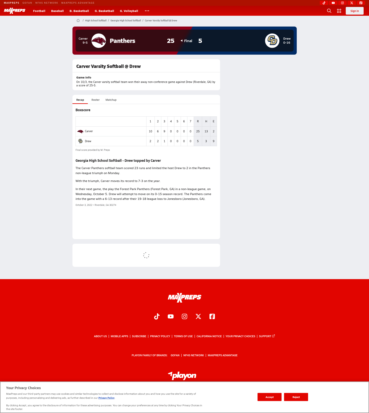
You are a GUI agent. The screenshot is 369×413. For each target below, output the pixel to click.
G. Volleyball (129, 10)
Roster (95, 100)
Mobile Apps (119, 336)
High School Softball (95, 20)
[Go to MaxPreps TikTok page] (157, 317)
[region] (184, 397)
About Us (100, 336)
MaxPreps (11, 2)
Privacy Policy (160, 336)
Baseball (57, 10)
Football (39, 10)
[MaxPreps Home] (14, 11)
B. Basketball (79, 10)
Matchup (111, 100)
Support (265, 336)
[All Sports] (147, 11)
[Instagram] (342, 3)
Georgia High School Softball (126, 20)
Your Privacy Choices (240, 336)
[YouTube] (333, 3)
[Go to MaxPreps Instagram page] (184, 317)
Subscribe (139, 336)
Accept (270, 397)
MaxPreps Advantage (78, 2)
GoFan (27, 2)
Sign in (355, 11)
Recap (80, 100)
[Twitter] (351, 3)
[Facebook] (361, 3)
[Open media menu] (339, 11)
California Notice (209, 336)
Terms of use (183, 336)
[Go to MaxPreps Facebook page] (212, 317)
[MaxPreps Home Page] (78, 20)
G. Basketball (104, 10)
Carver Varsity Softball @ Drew (161, 20)
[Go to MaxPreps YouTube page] (171, 317)
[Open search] (329, 11)
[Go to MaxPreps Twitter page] (198, 317)
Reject (296, 397)
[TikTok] (324, 3)
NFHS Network (46, 2)
